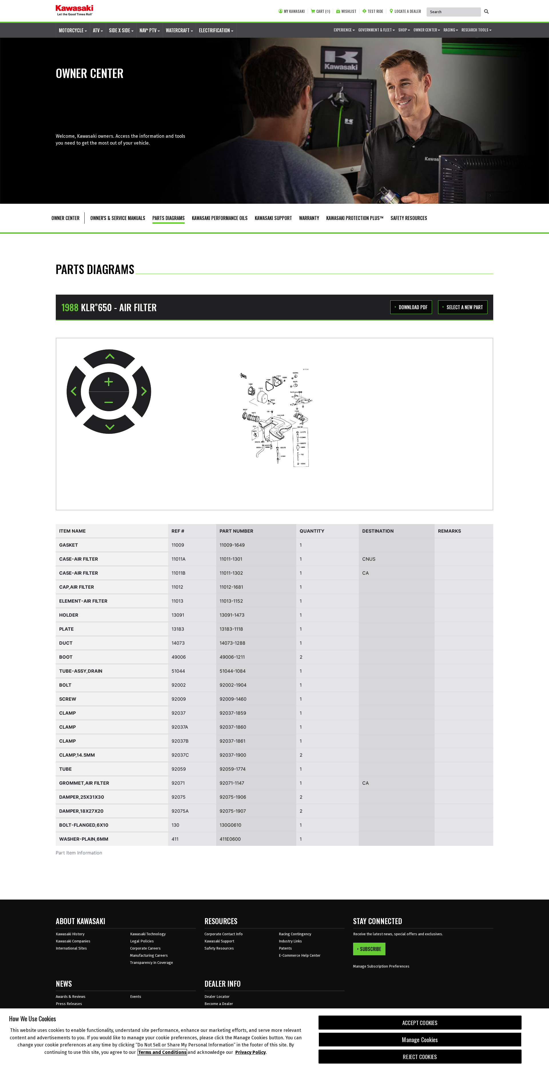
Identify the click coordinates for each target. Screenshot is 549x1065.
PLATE (66, 629)
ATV (97, 30)
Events (135, 996)
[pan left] (76, 391)
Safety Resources (219, 948)
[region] (274, 1036)
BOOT (66, 657)
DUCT (66, 643)
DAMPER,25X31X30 (81, 797)
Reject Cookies (420, 1056)
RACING (449, 30)
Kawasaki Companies (73, 941)
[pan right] (141, 391)
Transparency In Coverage (151, 962)
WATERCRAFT (178, 30)
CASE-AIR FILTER (78, 559)
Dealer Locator (217, 996)
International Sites (71, 948)
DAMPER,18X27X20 (81, 811)
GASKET (68, 545)
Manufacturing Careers (149, 955)
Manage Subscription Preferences (381, 966)
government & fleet (375, 30)
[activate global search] (486, 11)
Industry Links (290, 941)
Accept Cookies (420, 1022)
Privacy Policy (250, 1052)
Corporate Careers (145, 948)
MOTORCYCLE (72, 30)
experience (343, 30)
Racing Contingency (295, 934)
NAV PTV (149, 30)
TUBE (65, 769)
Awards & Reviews (70, 996)
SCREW (67, 699)
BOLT (65, 685)
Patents (285, 948)
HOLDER (68, 615)
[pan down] (109, 424)
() (323, 11)
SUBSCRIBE (370, 949)
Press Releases (69, 1004)
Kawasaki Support (219, 941)
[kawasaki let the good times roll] (74, 11)
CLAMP (67, 713)
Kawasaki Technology (148, 934)
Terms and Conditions (162, 1052)
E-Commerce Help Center (300, 955)
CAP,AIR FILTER (76, 587)
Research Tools (475, 30)
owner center (425, 30)
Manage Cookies (420, 1039)
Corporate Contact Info (223, 934)
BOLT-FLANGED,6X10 (83, 825)
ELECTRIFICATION (215, 30)
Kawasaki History (70, 934)
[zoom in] (109, 382)
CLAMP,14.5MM (77, 755)
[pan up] (109, 359)
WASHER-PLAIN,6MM (83, 839)
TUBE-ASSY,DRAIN (80, 671)
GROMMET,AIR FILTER (84, 783)
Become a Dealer (218, 1004)
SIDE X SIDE (120, 30)
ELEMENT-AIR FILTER (83, 601)
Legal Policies (142, 941)
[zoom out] (109, 401)
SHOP (403, 30)
